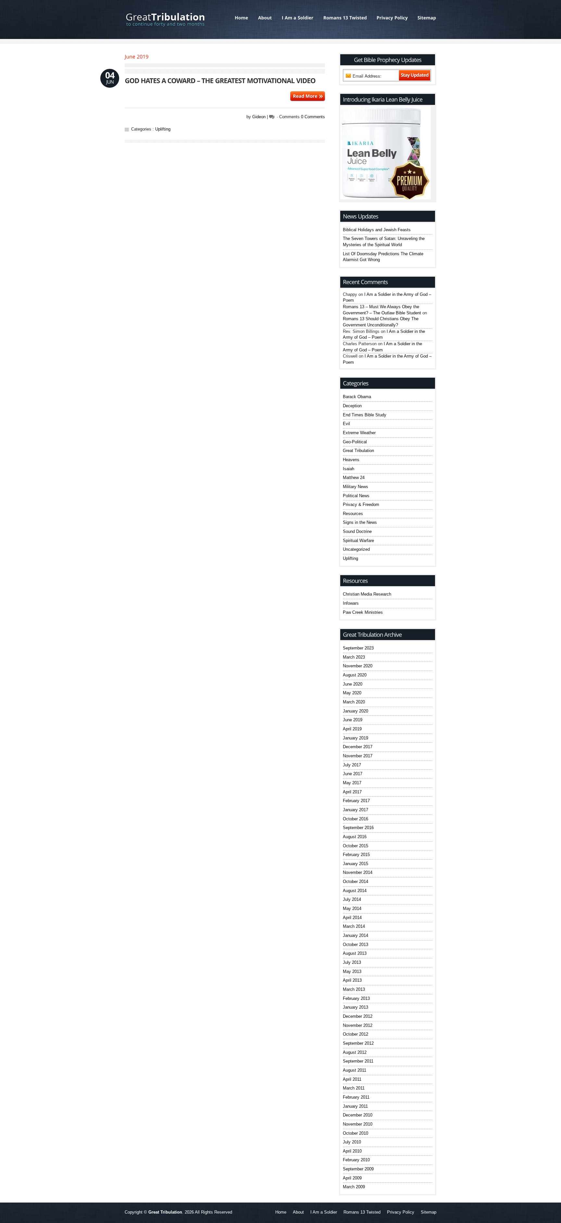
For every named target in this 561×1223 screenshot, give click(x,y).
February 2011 (356, 1097)
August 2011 (354, 1070)
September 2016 (358, 827)
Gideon (259, 116)
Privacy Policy (400, 1212)
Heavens (351, 459)
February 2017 (356, 800)
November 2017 (357, 755)
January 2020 (355, 711)
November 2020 (357, 665)
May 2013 (352, 971)
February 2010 (356, 1159)
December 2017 (357, 746)
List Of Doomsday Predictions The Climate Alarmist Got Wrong (383, 256)
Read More (307, 96)
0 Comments (313, 116)
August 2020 (355, 675)
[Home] (241, 18)
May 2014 (352, 908)
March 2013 (354, 989)
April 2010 (352, 1151)
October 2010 (355, 1133)
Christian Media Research (367, 594)
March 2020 (354, 702)
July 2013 (352, 962)
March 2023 (354, 657)
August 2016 (355, 836)
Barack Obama (357, 396)
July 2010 (352, 1142)
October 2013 (355, 944)
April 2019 (352, 728)
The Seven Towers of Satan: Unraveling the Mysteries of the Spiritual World (384, 241)
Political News (356, 495)
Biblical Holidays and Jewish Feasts (377, 229)
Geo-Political (355, 441)
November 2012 (357, 1025)
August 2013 (355, 953)
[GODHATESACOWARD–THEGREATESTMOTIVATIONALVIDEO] (220, 80)
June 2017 (352, 773)
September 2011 (358, 1061)
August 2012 (355, 1052)
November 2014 (357, 872)
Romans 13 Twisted (361, 1212)
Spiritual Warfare (358, 540)
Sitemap (428, 1212)
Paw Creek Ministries (363, 612)
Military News (355, 486)
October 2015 (355, 845)
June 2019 (352, 719)
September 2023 (358, 648)
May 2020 (352, 692)
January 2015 (355, 863)
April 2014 (352, 917)
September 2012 (358, 1043)
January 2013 (355, 1007)
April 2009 (352, 1178)
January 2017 (355, 809)
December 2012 (357, 1016)
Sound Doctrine (357, 531)
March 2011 (354, 1088)
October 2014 (355, 881)
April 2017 (352, 791)
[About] (265, 18)
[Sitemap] (424, 18)
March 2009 (354, 1186)
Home (280, 1212)
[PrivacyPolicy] (392, 18)
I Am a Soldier (323, 1212)
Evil (346, 423)
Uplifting (162, 129)
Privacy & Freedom (361, 504)
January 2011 (355, 1106)
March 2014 (354, 926)
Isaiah (348, 468)
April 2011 (352, 1079)
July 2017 (352, 765)
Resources (353, 513)
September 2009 (358, 1168)
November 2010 (357, 1124)
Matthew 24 (354, 477)
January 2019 (355, 738)
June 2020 (352, 684)
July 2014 (352, 899)
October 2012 (355, 1034)
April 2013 (352, 980)
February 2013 (356, 998)
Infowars (351, 603)
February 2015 (356, 854)
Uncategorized (356, 549)
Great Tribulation (358, 450)
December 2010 (357, 1115)
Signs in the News (360, 522)
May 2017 (352, 782)
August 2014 (355, 890)
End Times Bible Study (364, 414)
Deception (352, 405)
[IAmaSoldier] (297, 18)
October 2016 (355, 818)
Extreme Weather (359, 432)
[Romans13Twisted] (345, 18)
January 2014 (355, 935)
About (298, 1212)
